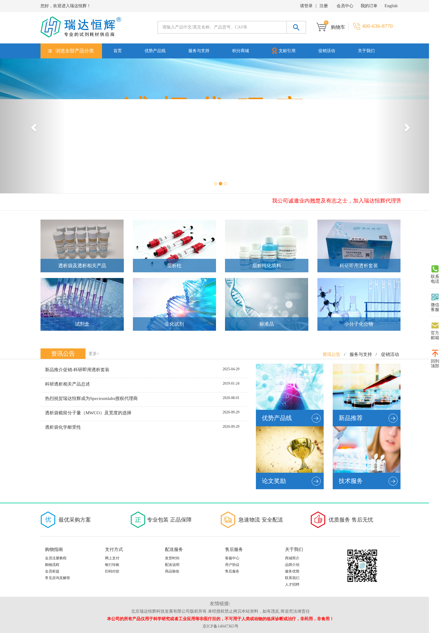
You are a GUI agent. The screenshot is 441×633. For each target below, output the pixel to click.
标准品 (267, 324)
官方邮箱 (435, 335)
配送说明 (172, 565)
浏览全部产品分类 (75, 50)
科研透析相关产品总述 (67, 384)
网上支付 (112, 558)
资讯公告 (331, 354)
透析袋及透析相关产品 (82, 265)
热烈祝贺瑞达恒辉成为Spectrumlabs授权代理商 (91, 398)
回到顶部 (435, 363)
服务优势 (292, 571)
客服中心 (232, 558)
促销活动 (326, 51)
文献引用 (287, 51)
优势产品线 (155, 51)
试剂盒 (82, 324)
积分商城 (240, 51)
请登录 (306, 6)
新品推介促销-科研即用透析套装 (77, 369)
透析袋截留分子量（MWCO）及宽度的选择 (88, 412)
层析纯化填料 (266, 265)
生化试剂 (174, 324)
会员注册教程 (56, 558)
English (391, 6)
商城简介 (292, 558)
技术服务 (351, 481)
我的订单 (369, 6)
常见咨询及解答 (57, 578)
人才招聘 (292, 584)
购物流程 (52, 565)
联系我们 (292, 578)
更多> (93, 353)
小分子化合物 (358, 324)
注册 (324, 6)
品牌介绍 (292, 565)
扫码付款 (112, 571)
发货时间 (172, 558)
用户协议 (232, 565)
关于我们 (366, 51)
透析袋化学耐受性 (63, 427)
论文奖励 (274, 481)
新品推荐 (351, 418)
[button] (33, 125)
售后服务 (232, 571)
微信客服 (435, 307)
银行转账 (112, 565)
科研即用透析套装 (359, 265)
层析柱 (174, 265)
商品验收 (172, 571)
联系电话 (435, 278)
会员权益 (52, 571)
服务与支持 (198, 51)
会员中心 (345, 6)
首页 (117, 51)
